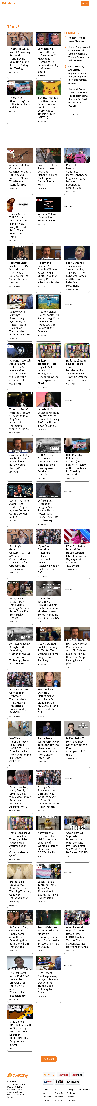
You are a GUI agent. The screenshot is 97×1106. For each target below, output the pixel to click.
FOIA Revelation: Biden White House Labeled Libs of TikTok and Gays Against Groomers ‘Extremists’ (76, 556)
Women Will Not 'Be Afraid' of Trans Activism (47, 217)
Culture (46, 1101)
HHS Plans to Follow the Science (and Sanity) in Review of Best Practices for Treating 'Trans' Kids (76, 465)
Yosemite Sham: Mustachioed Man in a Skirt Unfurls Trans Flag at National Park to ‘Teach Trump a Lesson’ (19, 273)
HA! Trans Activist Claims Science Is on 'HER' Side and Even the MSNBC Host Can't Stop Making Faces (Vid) (76, 654)
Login (85, 3)
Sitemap (70, 1097)
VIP (56, 1089)
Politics (46, 1089)
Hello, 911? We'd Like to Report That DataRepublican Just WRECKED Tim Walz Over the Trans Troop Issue (77, 370)
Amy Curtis (13, 72)
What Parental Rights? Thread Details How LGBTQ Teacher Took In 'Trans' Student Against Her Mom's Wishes (77, 937)
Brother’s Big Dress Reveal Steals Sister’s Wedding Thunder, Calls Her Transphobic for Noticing (20, 892)
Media (45, 1093)
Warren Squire (43, 76)
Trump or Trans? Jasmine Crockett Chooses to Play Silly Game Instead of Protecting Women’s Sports (19, 419)
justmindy (13, 189)
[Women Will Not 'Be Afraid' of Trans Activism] (48, 204)
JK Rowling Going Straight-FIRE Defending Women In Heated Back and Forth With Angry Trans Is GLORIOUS (20, 654)
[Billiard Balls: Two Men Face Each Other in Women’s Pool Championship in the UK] (77, 728)
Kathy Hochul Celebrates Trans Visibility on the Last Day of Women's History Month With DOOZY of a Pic (48, 843)
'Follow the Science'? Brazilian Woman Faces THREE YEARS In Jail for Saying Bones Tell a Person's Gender (48, 273)
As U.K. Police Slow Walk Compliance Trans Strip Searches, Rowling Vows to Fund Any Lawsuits (48, 465)
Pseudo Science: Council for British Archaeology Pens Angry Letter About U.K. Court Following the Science (48, 321)
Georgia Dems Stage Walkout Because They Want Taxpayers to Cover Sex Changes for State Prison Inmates (48, 797)
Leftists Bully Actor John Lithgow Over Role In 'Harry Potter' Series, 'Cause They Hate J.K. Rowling (48, 510)
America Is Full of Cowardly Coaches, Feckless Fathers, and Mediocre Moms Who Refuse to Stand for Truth (20, 175)
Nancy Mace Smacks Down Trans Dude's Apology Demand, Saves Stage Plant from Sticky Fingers (19, 608)
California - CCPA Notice (72, 1093)
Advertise (59, 1097)
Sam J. (40, 622)
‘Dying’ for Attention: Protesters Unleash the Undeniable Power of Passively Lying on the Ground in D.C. (48, 559)
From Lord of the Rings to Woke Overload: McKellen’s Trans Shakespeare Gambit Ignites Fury (47, 175)
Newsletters (84, 1089)
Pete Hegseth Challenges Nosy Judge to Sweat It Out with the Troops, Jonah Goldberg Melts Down (48, 983)
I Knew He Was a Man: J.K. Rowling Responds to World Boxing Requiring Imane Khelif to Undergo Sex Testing (19, 59)
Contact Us (72, 1101)
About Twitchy (60, 1093)
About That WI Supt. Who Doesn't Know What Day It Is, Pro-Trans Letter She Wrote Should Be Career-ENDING (77, 843)
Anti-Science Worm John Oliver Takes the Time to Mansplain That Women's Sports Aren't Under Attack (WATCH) (48, 748)
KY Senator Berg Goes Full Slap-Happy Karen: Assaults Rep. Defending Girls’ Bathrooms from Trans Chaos (19, 937)
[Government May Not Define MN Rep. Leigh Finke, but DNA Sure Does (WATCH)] (20, 445)
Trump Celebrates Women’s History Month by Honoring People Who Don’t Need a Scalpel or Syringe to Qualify (48, 937)
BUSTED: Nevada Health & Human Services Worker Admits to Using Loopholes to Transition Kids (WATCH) (48, 107)
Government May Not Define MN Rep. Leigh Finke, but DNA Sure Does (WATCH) (19, 462)
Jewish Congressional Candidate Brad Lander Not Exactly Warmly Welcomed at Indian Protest (79, 54)
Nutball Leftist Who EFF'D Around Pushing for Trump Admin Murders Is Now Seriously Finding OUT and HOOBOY (48, 608)
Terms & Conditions (60, 1101)
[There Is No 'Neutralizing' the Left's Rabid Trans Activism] (20, 88)
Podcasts (47, 1097)
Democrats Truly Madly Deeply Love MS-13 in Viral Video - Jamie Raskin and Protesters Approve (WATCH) (20, 797)
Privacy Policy (72, 1089)
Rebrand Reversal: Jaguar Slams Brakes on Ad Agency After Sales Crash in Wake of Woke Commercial (20, 370)
